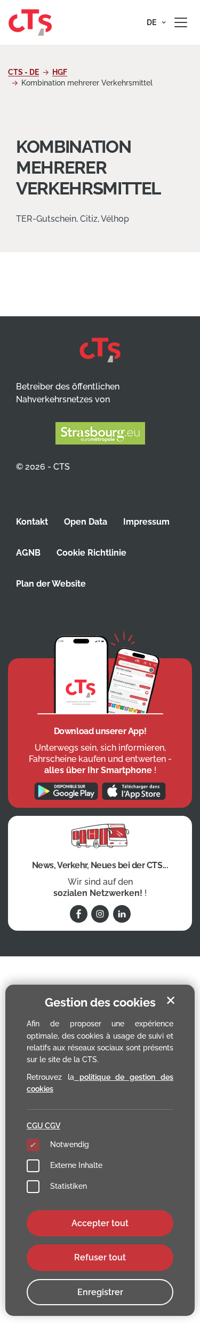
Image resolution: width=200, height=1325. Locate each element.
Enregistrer (100, 1292)
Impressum (146, 522)
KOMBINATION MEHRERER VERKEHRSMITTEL (88, 167)
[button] (156, 22)
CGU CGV (43, 1125)
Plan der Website (51, 584)
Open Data (85, 522)
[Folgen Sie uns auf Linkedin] (122, 914)
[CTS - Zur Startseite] (30, 22)
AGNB (28, 553)
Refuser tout (100, 1257)
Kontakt (32, 522)
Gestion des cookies (100, 1002)
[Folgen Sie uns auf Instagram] (100, 914)
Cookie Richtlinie (91, 553)
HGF (59, 72)
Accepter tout (100, 1223)
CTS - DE (23, 72)
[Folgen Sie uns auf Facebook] (78, 914)
